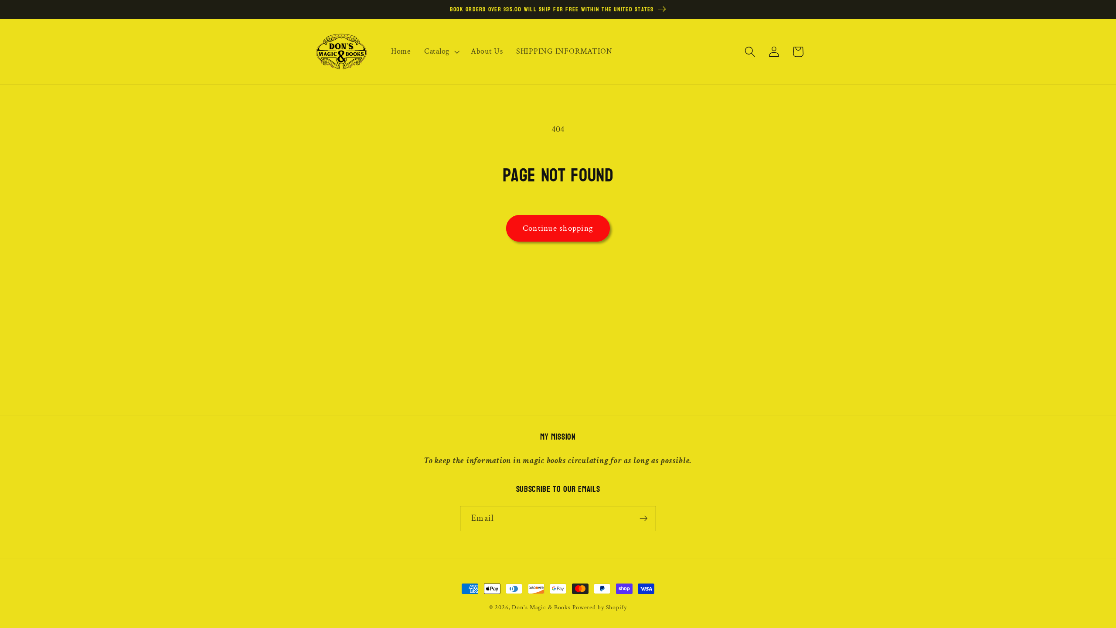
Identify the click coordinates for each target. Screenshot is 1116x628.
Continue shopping (558, 228)
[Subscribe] (644, 518)
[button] (441, 51)
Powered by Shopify (599, 607)
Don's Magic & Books (541, 607)
